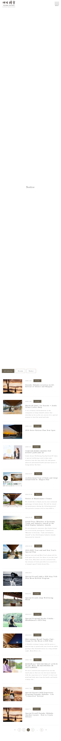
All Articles (8, 371)
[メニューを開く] (57, 3)
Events (20, 371)
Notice (31, 371)
